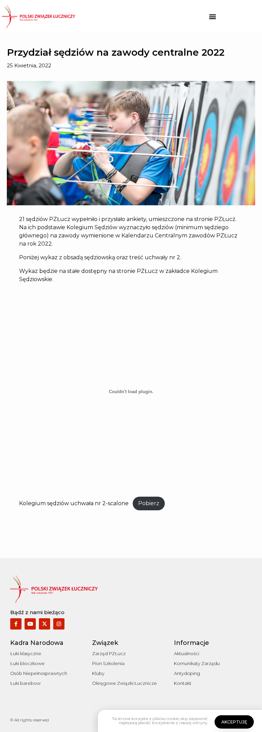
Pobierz (148, 503)
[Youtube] (30, 624)
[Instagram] (58, 624)
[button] (212, 16)
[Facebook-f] (15, 624)
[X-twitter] (44, 624)
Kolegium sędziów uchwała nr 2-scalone (74, 503)
